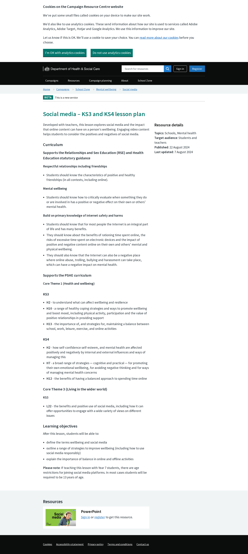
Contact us (142, 544)
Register (197, 68)
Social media (130, 89)
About (124, 80)
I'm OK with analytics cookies (65, 53)
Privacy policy (95, 544)
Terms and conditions (119, 544)
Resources (74, 80)
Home (46, 89)
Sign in (180, 68)
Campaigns (51, 80)
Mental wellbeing (106, 89)
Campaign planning (100, 80)
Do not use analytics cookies (112, 53)
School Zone (145, 80)
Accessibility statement (70, 544)
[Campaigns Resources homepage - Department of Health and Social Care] (71, 68)
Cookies (47, 544)
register (99, 517)
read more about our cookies (159, 38)
